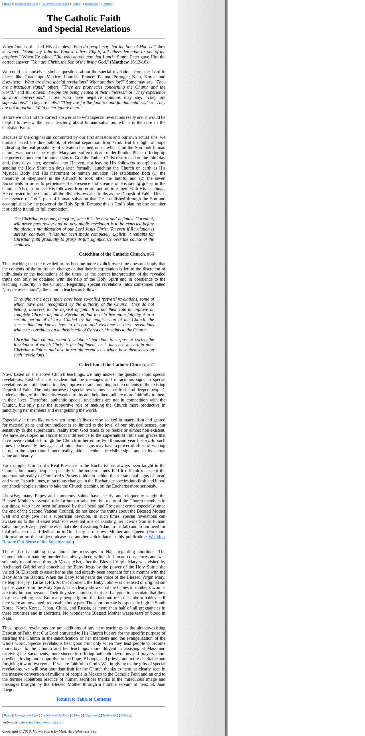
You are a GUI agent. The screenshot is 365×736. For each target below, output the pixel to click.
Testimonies (91, 3)
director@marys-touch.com (42, 722)
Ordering (108, 3)
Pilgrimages (91, 715)
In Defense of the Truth (55, 3)
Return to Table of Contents (84, 699)
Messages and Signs (26, 3)
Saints (76, 3)
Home (7, 3)
